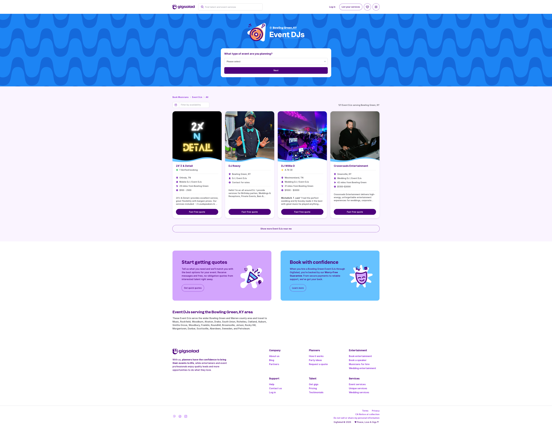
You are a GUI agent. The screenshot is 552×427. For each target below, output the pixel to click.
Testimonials (316, 392)
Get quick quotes (193, 288)
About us (274, 356)
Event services (357, 384)
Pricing (313, 388)
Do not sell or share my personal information (356, 418)
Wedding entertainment (362, 368)
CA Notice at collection (367, 414)
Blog (271, 360)
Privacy (375, 410)
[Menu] (376, 6)
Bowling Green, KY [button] (285, 28)
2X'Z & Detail (184, 165)
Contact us (275, 388)
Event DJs (197, 97)
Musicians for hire (359, 364)
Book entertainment (360, 356)
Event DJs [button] (287, 35)
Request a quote (318, 364)
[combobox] (232, 7)
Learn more (298, 288)
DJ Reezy (234, 165)
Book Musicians (180, 97)
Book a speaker (358, 360)
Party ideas (315, 360)
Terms (365, 410)
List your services (351, 7)
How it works (316, 356)
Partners (274, 364)
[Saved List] (367, 6)
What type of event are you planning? (248, 53)
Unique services (358, 388)
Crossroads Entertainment (351, 165)
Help (271, 384)
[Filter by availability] (194, 104)
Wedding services (359, 392)
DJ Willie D (288, 165)
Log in (332, 7)
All (207, 97)
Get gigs (313, 384)
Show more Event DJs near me (276, 228)
